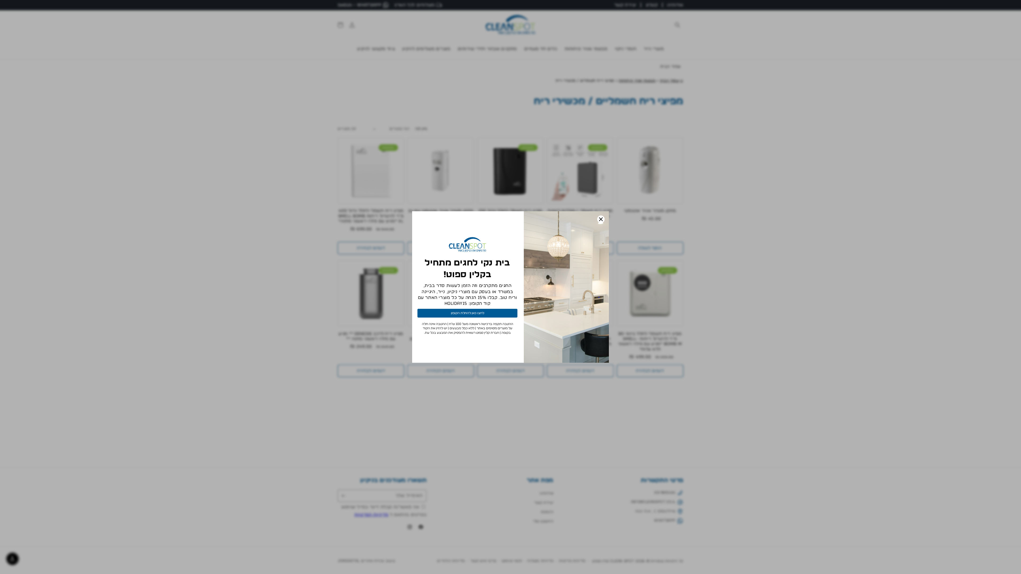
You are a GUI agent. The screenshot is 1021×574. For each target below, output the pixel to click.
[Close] (601, 219)
